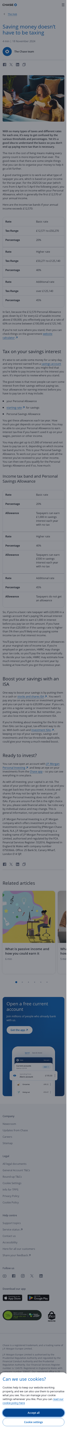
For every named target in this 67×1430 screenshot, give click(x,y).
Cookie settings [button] (33, 1422)
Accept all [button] (34, 1413)
